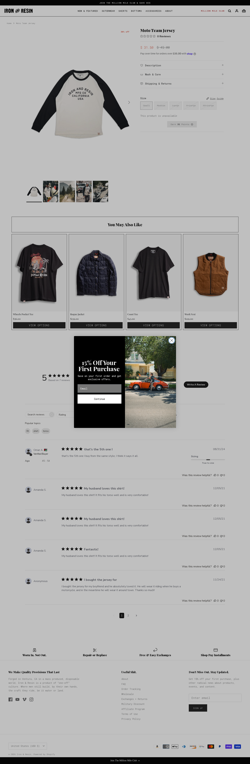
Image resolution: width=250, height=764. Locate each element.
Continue (99, 399)
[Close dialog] (172, 340)
